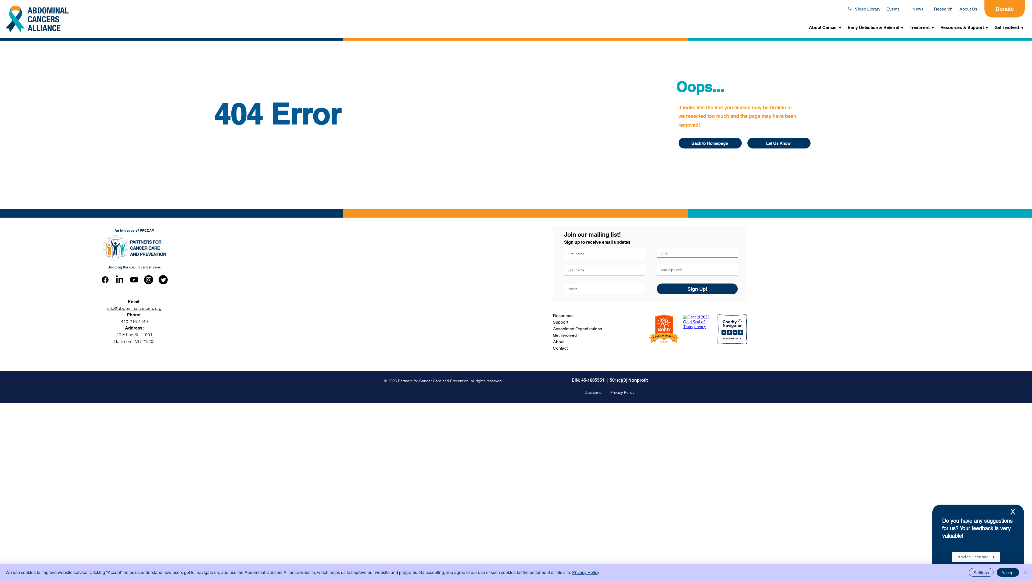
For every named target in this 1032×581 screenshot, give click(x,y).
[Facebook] (105, 279)
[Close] (1025, 572)
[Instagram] (148, 279)
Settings (981, 572)
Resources (563, 315)
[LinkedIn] (119, 279)
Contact (560, 348)
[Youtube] (134, 279)
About (558, 341)
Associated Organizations (577, 328)
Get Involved (565, 335)
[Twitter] (163, 279)
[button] (825, 27)
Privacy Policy (585, 572)
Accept (1008, 572)
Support (560, 322)
